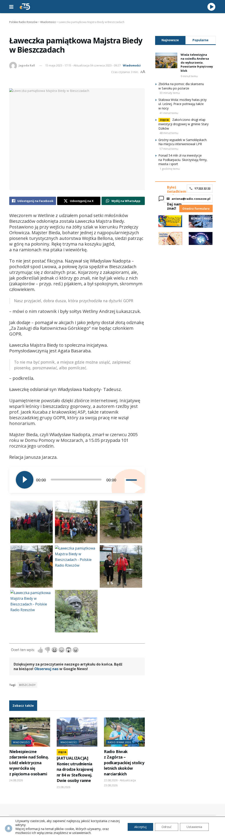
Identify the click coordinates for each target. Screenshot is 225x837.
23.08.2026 (63, 787)
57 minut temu (169, 149)
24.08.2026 (16, 780)
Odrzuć (166, 827)
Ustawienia (194, 827)
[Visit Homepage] (25, 6)
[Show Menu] (11, 6)
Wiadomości (132, 65)
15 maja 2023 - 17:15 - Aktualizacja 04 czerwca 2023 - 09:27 (83, 65)
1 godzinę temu (170, 169)
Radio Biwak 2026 (119, 742)
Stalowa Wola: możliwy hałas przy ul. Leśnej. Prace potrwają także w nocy (182, 104)
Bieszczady (27, 685)
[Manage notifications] (8, 828)
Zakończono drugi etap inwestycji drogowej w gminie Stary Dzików (183, 124)
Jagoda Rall (27, 65)
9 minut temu (189, 76)
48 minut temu (169, 133)
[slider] (132, 480)
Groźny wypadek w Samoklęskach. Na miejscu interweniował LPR (182, 142)
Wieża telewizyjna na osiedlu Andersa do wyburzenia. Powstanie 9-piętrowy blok (197, 63)
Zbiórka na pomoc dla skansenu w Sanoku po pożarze (181, 86)
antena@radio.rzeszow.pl (191, 199)
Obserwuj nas (46, 668)
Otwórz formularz (196, 209)
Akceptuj (140, 827)
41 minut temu (169, 113)
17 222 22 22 (202, 188)
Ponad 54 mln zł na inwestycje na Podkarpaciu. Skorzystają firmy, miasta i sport (182, 159)
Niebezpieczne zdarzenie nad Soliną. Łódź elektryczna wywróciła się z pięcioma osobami (29, 762)
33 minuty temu (170, 93)
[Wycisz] (122, 480)
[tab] (170, 40)
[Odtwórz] (24, 480)
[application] (77, 480)
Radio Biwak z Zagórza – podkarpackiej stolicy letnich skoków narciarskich (124, 762)
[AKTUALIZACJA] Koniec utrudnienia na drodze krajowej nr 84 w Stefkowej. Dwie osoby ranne (75, 769)
